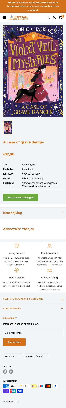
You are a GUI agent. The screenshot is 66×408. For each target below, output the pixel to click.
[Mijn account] (54, 17)
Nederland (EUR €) (34, 356)
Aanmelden (14, 342)
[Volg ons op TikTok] (5, 371)
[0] (60, 17)
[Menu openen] (4, 17)
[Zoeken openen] (48, 17)
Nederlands (10, 356)
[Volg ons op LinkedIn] (11, 371)
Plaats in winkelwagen (21, 197)
